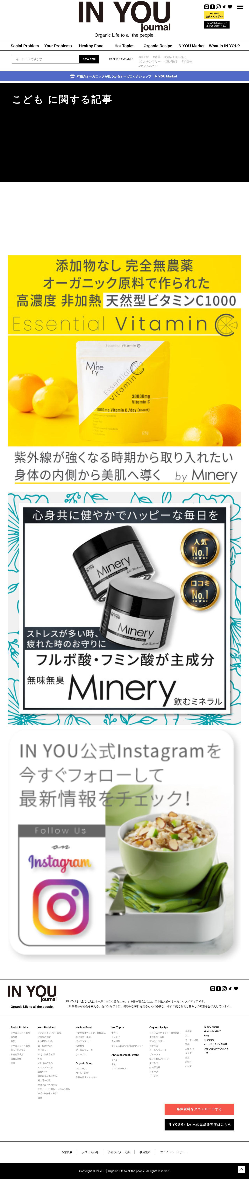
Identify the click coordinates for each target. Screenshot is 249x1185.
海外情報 (115, 1041)
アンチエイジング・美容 (49, 1032)
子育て (114, 1032)
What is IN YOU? (212, 1031)
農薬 (13, 1041)
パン (187, 1035)
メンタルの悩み (45, 1063)
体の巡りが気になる (47, 1076)
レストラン (81, 1068)
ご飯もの (189, 1048)
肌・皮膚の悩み (45, 1045)
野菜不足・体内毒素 (47, 1084)
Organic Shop (84, 1063)
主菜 (187, 1057)
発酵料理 (80, 1045)
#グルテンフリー (150, 61)
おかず (188, 1066)
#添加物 (187, 61)
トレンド (115, 1037)
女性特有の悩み (45, 1041)
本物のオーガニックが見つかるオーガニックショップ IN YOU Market (127, 76)
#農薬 (156, 57)
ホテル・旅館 (82, 1072)
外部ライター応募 (119, 1152)
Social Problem (20, 1027)
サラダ (188, 1053)
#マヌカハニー (148, 66)
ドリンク (153, 1076)
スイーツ (153, 1071)
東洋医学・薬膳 (83, 1037)
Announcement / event (125, 1054)
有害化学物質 (17, 1054)
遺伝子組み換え (18, 1050)
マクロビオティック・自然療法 (91, 1032)
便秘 (40, 1097)
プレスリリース (118, 1068)
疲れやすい (43, 1071)
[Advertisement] (200, 107)
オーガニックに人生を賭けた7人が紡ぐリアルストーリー (216, 1048)
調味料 (188, 1061)
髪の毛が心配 (44, 1080)
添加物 (14, 1037)
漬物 (187, 1044)
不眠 (40, 1058)
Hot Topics (117, 1027)
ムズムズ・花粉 (45, 1067)
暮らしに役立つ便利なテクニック (127, 1045)
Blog (206, 1035)
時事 (13, 1063)
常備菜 (188, 1031)
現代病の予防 (44, 1037)
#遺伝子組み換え (175, 57)
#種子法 (144, 57)
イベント (115, 1059)
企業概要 (66, 1152)
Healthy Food (84, 1027)
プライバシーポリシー (174, 1152)
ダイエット (43, 1050)
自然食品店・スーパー (86, 1077)
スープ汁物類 (191, 1040)
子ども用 (153, 1063)
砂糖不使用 (154, 1067)
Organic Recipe (158, 1027)
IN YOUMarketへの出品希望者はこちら (216, 25)
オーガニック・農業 (20, 1032)
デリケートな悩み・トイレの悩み (54, 1089)
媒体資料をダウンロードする (199, 1109)
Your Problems (47, 1027)
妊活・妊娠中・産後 (47, 1093)
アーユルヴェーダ (84, 1050)
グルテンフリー (83, 1041)
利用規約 (145, 1152)
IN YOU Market (211, 1027)
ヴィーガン (81, 1054)
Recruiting (209, 1040)
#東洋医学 (171, 61)
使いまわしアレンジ (159, 1058)
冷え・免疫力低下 (46, 1054)
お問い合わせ (90, 1152)
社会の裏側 (16, 1058)
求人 (113, 1064)
